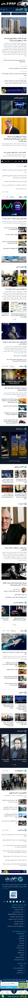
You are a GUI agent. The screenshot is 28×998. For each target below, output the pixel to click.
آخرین (25, 166)
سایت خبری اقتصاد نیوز (18, 912)
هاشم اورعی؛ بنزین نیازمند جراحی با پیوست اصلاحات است (14, 343)
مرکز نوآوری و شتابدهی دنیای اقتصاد (15, 926)
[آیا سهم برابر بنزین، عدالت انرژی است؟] (14, 278)
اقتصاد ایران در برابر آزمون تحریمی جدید (18, 68)
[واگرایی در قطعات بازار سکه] (22, 236)
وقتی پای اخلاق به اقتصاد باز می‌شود (12, 591)
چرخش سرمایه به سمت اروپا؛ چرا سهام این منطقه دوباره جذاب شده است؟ (7, 481)
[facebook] (10, 902)
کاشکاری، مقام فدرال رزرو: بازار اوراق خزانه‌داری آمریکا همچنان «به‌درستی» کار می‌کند (21, 496)
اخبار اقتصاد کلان (20, 933)
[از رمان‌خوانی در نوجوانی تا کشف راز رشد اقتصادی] (14, 526)
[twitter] (20, 902)
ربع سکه (24, 13)
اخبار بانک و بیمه (20, 948)
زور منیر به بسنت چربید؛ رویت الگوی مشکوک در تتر (11, 228)
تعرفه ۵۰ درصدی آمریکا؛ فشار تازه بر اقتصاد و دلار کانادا (21, 481)
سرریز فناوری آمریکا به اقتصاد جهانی (21, 723)
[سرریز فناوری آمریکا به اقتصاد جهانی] (21, 717)
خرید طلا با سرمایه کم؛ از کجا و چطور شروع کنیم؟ (16, 860)
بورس (7, 196)
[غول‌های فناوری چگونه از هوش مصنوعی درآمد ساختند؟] (7, 699)
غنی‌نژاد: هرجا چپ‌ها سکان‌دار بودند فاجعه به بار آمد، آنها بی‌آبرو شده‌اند (15, 584)
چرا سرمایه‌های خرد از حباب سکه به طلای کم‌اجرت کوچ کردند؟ (15, 840)
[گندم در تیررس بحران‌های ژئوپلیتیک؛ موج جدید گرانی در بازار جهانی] (22, 664)
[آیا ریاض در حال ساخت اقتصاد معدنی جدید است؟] (22, 685)
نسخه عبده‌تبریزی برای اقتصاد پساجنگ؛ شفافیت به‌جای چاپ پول (19, 619)
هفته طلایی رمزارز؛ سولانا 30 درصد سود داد (14, 218)
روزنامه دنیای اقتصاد (18, 909)
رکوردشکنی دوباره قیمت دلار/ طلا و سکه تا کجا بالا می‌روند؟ (10, 242)
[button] (25, 161)
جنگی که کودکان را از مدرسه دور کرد (10, 822)
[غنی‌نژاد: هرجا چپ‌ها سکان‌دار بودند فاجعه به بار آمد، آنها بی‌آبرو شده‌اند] (14, 571)
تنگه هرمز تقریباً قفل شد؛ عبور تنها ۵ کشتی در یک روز (14, 185)
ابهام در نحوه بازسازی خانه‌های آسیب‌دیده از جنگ (10, 801)
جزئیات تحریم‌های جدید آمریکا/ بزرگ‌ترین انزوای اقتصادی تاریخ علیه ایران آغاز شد (15, 139)
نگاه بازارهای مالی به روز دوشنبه (10, 248)
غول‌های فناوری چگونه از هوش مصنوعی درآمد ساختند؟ (7, 706)
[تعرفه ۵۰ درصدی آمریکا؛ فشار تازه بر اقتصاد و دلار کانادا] (21, 474)
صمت (22, 631)
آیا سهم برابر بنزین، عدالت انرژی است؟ (16, 289)
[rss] (4, 902)
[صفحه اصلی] (14, 991)
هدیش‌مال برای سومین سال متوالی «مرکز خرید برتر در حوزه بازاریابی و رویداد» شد (15, 846)
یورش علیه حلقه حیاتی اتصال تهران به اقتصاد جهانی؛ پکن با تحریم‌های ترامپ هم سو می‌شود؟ (10, 400)
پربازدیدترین (19, 166)
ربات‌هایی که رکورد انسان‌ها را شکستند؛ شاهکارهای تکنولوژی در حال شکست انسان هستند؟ (21, 708)
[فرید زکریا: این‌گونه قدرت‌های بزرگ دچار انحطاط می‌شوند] (14, 377)
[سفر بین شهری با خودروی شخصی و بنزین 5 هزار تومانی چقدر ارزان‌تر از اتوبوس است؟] (18, 307)
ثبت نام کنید (9, 987)
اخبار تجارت (21, 940)
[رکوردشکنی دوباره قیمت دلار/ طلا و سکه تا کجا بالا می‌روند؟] (22, 243)
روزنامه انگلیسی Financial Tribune (15, 914)
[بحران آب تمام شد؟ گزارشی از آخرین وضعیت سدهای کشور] (22, 809)
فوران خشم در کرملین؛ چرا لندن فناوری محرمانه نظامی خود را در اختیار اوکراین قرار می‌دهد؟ (11, 421)
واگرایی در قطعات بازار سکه (12, 234)
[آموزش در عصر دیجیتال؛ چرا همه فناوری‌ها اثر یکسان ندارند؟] (7, 717)
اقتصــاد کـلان (20, 267)
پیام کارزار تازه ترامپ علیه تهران (10, 406)
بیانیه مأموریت (20, 972)
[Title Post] (18, 444)
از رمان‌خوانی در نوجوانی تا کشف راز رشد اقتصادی (16, 549)
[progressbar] (15, 161)
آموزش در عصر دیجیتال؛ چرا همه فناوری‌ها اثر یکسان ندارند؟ (8, 724)
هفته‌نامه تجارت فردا (18, 921)
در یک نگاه (12, 196)
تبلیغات (21, 965)
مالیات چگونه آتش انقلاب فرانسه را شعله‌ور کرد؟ (16, 597)
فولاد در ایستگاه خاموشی (12, 669)
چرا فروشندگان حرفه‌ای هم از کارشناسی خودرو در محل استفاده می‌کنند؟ (15, 864)
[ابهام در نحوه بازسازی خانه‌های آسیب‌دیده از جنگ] (22, 802)
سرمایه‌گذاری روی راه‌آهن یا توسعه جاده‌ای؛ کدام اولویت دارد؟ (11, 815)
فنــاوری (21, 692)
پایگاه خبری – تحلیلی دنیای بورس (15, 919)
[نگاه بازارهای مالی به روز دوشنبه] (22, 250)
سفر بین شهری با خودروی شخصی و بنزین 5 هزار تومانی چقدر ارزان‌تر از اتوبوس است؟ (19, 315)
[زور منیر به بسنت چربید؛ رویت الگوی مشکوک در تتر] (22, 229)
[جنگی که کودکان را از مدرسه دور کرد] (22, 823)
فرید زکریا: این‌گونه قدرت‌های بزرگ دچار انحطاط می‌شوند (16, 389)
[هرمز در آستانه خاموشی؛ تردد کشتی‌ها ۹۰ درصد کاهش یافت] (14, 642)
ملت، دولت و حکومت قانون (20, 594)
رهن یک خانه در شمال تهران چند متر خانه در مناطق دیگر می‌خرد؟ (15, 39)
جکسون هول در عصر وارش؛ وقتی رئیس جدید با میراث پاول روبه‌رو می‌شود (7, 495)
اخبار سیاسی (21, 950)
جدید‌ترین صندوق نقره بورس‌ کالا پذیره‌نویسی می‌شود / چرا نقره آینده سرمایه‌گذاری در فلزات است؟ (14, 851)
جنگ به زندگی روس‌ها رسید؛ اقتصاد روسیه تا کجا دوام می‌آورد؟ (14, 61)
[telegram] (13, 902)
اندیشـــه (21, 504)
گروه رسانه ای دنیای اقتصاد (17, 907)
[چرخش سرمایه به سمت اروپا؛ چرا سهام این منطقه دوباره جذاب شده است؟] (7, 474)
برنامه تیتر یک (22, 457)
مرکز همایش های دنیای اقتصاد (16, 916)
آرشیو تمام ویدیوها (20, 957)
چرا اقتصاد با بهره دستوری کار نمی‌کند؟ (19, 760)
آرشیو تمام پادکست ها (19, 959)
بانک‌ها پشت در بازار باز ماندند (20, 355)
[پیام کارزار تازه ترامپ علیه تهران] (22, 408)
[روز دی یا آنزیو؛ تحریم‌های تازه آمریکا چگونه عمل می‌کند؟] (22, 414)
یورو (11, 13)
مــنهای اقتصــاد (19, 771)
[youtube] (17, 902)
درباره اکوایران (20, 970)
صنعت (8, 630)
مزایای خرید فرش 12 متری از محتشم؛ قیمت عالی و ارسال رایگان (14, 835)
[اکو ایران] (21, 9)
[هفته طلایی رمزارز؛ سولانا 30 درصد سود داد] (14, 208)
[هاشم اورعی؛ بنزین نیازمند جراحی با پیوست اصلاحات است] (14, 331)
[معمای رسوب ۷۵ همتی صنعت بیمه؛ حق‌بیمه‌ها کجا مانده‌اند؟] (22, 678)
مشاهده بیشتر (6, 191)
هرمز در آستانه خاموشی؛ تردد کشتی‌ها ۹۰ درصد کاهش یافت (14, 653)
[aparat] (7, 902)
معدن (3, 630)
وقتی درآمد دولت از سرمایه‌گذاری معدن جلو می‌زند (15, 181)
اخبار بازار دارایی (20, 945)
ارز (3, 196)
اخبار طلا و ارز (21, 938)
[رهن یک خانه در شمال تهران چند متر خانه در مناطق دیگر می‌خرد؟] (14, 25)
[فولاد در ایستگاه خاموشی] (22, 671)
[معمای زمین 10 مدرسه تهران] (14, 782)
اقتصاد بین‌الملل (19, 467)
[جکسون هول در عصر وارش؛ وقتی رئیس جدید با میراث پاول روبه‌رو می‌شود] (7, 488)
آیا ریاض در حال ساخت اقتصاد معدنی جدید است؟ (11, 684)
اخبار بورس (21, 936)
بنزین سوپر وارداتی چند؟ (21, 188)
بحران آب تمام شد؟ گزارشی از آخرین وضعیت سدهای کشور (10, 808)
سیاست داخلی (5, 366)
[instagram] (23, 902)
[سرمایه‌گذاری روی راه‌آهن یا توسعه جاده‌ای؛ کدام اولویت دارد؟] (22, 816)
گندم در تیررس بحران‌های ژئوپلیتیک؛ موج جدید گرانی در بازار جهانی (10, 664)
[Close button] (27, 981)
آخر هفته (22, 955)
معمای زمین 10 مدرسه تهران (18, 793)
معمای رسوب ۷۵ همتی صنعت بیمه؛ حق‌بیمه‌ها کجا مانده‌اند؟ (11, 677)
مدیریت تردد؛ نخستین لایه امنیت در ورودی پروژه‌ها (15, 856)
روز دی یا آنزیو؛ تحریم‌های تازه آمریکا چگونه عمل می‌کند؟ (11, 413)
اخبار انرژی (22, 943)
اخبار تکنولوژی (21, 952)
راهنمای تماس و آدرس (18, 968)
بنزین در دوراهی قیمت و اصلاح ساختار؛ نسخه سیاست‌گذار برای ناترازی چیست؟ (17, 360)
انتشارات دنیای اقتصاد (18, 924)
